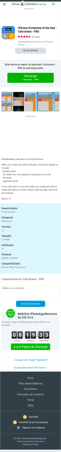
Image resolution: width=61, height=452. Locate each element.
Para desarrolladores (30, 383)
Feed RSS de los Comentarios (33, 422)
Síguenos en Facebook (33, 427)
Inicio (30, 377)
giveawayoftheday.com (36, 438)
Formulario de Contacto (30, 394)
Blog (30, 405)
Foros (30, 399)
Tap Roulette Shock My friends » (30, 367)
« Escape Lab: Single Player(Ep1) (30, 360)
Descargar (31, 77)
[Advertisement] (30, 17)
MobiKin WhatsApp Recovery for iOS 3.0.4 (37, 315)
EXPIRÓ (30, 50)
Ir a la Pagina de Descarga (30, 347)
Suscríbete (30, 388)
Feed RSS (33, 417)
